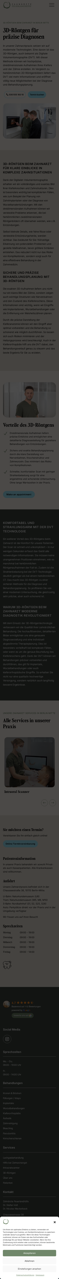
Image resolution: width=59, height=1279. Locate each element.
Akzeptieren (29, 1253)
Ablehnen (29, 1261)
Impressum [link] (40, 1275)
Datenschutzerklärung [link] (25, 1275)
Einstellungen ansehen (29, 1268)
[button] (54, 1222)
